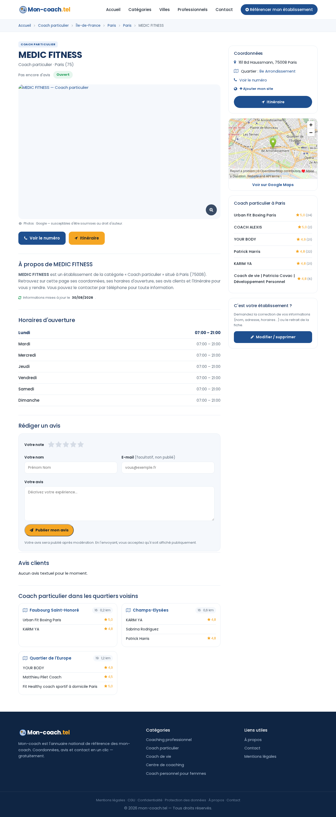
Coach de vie (158, 756)
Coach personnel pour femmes (176, 773)
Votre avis (33, 482)
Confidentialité (150, 800)
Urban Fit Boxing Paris (42, 620)
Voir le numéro (45, 238)
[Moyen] (58, 444)
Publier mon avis (52, 530)
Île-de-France (88, 25)
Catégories (139, 9)
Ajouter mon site (257, 88)
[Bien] (66, 444)
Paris (112, 25)
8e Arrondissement (277, 71)
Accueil (113, 9)
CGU (131, 800)
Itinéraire (89, 238)
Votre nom (34, 457)
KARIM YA (31, 629)
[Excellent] (80, 444)
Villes (164, 9)
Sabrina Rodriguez (142, 629)
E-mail (148, 457)
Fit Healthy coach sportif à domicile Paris (60, 686)
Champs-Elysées (150, 610)
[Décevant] (51, 444)
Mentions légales (260, 756)
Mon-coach (49, 10)
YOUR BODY (33, 668)
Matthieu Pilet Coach (42, 677)
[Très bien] (73, 444)
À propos (253, 739)
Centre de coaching (165, 764)
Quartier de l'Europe (50, 658)
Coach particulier (53, 25)
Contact (224, 9)
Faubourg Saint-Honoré (54, 610)
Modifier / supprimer (276, 337)
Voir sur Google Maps (273, 184)
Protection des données (185, 800)
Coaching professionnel (169, 739)
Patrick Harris (137, 638)
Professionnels (193, 9)
